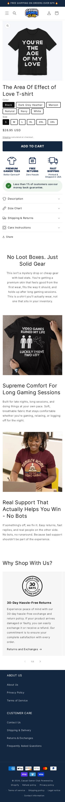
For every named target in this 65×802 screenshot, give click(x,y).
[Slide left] (25, 661)
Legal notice (54, 790)
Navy (24, 111)
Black (8, 104)
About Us (12, 684)
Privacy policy (47, 785)
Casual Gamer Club (30, 780)
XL (31, 121)
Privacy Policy (15, 692)
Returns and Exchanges (22, 649)
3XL (52, 121)
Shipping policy (36, 790)
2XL (41, 121)
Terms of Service (17, 700)
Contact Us (14, 722)
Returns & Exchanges (20, 737)
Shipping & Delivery (19, 730)
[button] (7, 13)
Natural (10, 111)
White (37, 111)
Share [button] (9, 236)
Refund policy (29, 785)
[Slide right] (40, 661)
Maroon (53, 104)
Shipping (7, 137)
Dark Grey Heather (30, 104)
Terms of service (16, 790)
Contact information (34, 795)
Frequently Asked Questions (24, 745)
